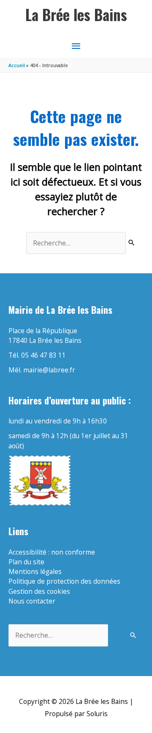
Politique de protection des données (64, 581)
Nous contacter (31, 601)
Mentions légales (35, 571)
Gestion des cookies (39, 591)
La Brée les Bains (76, 14)
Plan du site (26, 561)
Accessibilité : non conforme (51, 552)
